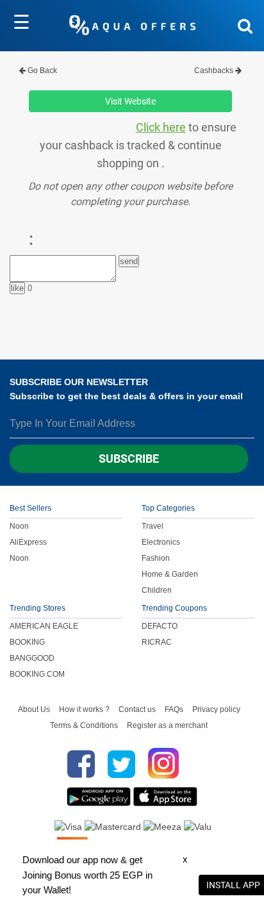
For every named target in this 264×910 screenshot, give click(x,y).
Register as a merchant (167, 725)
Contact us (137, 709)
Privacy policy (216, 709)
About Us (34, 709)
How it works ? (84, 709)
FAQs (174, 709)
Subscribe (129, 458)
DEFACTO (159, 626)
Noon (19, 526)
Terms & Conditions (84, 725)
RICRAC (157, 642)
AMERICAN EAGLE (44, 626)
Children (157, 590)
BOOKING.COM (37, 674)
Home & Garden (170, 574)
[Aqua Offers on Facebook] (78, 764)
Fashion (156, 558)
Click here (161, 127)
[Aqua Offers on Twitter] (121, 764)
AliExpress (28, 542)
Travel (152, 526)
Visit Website (130, 101)
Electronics (161, 542)
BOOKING (27, 642)
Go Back (41, 70)
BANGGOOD (32, 658)
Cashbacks (214, 70)
